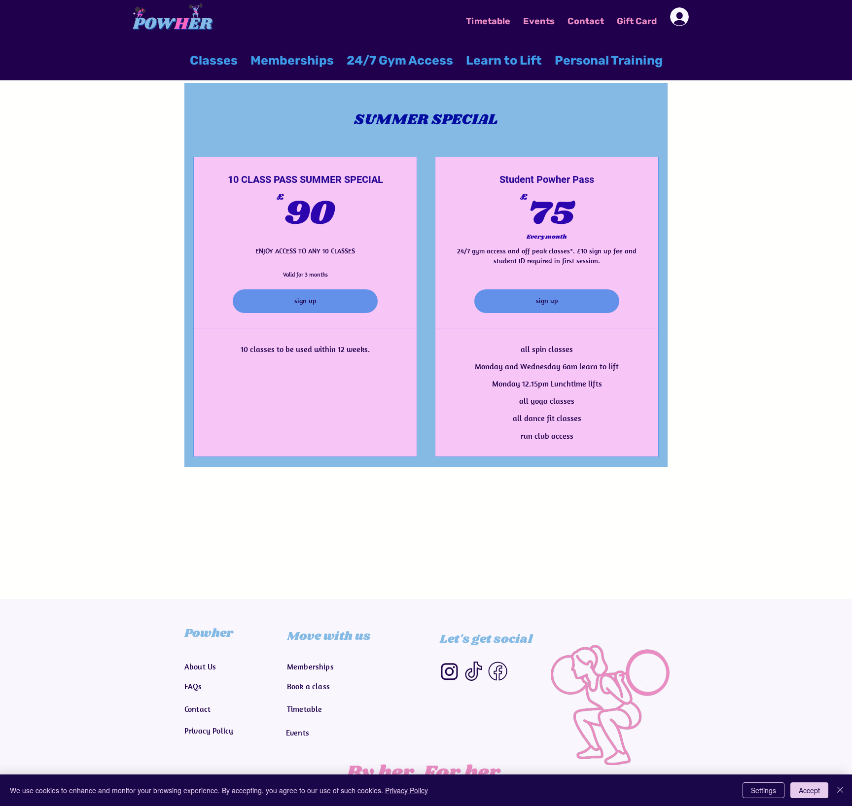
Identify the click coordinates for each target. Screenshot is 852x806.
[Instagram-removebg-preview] (449, 671)
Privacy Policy (406, 790)
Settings (763, 790)
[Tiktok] (473, 671)
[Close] (840, 790)
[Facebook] (497, 671)
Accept (809, 790)
